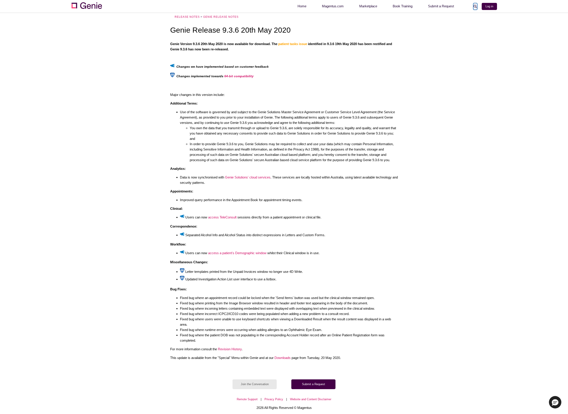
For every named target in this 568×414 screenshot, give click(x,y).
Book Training (402, 6)
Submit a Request (441, 6)
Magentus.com (333, 6)
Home (302, 6)
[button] (555, 402)
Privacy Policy (273, 399)
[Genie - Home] (86, 6)
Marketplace (368, 6)
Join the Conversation (255, 384)
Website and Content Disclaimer (310, 399)
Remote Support (247, 399)
